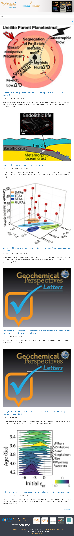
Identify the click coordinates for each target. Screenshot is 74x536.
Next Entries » (67, 509)
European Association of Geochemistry (54, 529)
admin (6, 98)
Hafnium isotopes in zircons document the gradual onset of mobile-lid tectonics (37, 492)
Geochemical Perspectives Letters (26, 6)
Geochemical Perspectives (37, 6)
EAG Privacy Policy (37, 533)
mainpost (19, 98)
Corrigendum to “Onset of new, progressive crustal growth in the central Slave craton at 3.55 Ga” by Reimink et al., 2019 (36, 331)
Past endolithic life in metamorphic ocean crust (23, 165)
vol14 (24, 98)
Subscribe (22, 518)
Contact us (14, 518)
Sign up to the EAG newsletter (19, 521)
